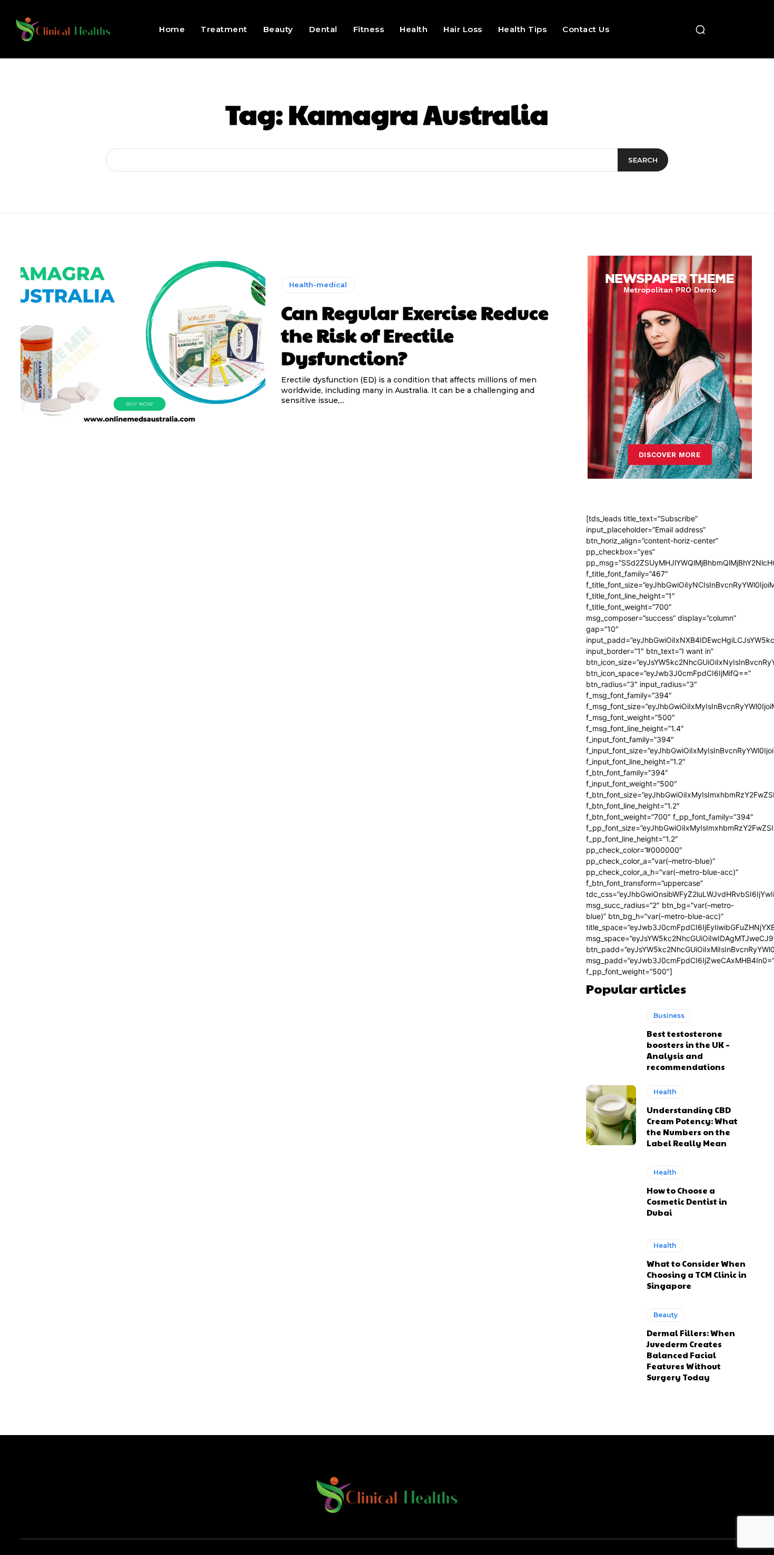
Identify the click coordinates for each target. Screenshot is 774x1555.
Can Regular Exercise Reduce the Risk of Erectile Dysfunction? (415, 334)
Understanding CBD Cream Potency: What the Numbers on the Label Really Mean (692, 1126)
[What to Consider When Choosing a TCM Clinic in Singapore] (611, 1265)
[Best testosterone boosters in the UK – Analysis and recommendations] (611, 1039)
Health (664, 1092)
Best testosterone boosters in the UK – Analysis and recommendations (688, 1050)
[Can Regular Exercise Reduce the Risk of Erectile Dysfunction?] (143, 341)
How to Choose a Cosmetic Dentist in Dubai (687, 1201)
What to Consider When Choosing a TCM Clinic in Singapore (697, 1274)
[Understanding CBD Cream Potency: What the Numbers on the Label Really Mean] (611, 1115)
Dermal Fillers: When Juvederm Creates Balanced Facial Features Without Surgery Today (691, 1354)
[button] (700, 29)
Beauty (665, 1315)
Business (668, 1015)
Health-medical (318, 284)
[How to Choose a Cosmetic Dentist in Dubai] (611, 1191)
